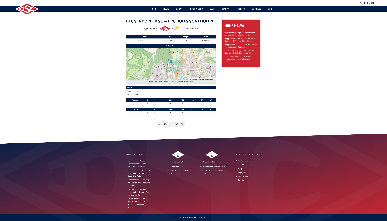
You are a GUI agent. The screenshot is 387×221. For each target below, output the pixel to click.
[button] (171, 62)
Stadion (226, 9)
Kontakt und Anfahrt (246, 161)
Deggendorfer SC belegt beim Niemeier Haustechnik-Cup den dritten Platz (239, 40)
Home (153, 9)
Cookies (241, 180)
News (166, 9)
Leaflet (190, 79)
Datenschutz (243, 176)
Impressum (242, 172)
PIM (182, 100)
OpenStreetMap (204, 79)
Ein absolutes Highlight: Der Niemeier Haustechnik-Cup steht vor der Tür (239, 52)
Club (212, 9)
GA (202, 100)
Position (135, 100)
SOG (170, 100)
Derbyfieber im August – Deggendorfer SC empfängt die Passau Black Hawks (240, 34)
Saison (179, 9)
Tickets (241, 9)
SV (211, 100)
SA (192, 100)
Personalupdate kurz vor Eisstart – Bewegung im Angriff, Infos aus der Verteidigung (238, 59)
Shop (270, 9)
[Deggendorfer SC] (27, 14)
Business (256, 9)
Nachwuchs (196, 9)
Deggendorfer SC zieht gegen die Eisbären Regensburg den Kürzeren (240, 46)
